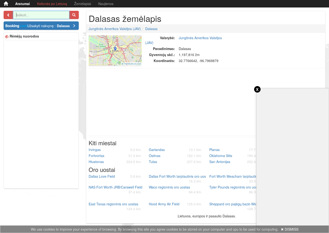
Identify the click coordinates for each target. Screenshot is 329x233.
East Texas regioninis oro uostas (115, 206)
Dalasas (151, 28)
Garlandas (175, 149)
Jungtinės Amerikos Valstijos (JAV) (115, 28)
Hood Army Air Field (175, 204)
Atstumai (22, 3)
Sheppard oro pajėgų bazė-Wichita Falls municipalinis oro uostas (237, 206)
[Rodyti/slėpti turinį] (8, 15)
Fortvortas (115, 155)
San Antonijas (236, 161)
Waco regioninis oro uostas (175, 189)
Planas (236, 149)
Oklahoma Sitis (236, 155)
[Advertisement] (41, 114)
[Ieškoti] (74, 15)
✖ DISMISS (289, 229)
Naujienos (105, 3)
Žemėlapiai (82, 3)
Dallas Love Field (115, 176)
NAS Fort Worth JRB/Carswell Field (115, 189)
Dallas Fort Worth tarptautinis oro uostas (177, 178)
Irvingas (115, 149)
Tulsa (175, 161)
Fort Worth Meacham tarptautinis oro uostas (237, 178)
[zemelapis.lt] (6, 3)
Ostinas (175, 155)
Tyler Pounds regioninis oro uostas (236, 189)
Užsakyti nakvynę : (48, 25)
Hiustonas (115, 161)
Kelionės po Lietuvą (52, 3)
